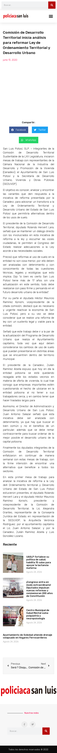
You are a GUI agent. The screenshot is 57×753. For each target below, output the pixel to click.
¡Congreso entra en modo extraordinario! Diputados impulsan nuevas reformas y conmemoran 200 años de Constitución (39, 589)
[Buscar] (52, 5)
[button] (51, 16)
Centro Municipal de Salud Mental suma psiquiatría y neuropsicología (37, 614)
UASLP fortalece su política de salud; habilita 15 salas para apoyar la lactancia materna (38, 562)
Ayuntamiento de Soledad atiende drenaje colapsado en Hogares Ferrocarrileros (27, 636)
